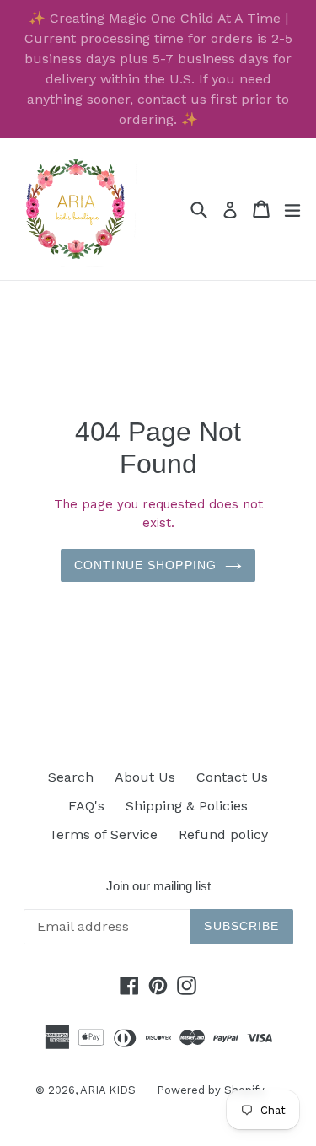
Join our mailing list (158, 886)
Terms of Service (103, 834)
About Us (145, 777)
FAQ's (86, 806)
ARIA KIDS (108, 1090)
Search (71, 777)
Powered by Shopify (211, 1090)
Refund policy (223, 834)
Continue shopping (145, 565)
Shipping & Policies (187, 806)
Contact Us (232, 777)
